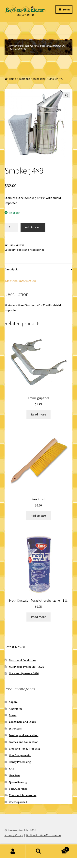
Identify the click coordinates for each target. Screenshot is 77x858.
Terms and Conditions (22, 660)
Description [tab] (12, 269)
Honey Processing (20, 762)
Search (38, 851)
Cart (59, 848)
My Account (13, 851)
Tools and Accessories (32, 79)
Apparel (13, 702)
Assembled (15, 708)
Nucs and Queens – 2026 (23, 673)
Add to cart (33, 227)
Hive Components (20, 755)
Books (12, 715)
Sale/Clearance (18, 788)
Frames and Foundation (23, 742)
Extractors (15, 728)
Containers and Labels (23, 722)
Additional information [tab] (20, 281)
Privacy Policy (14, 835)
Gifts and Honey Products (24, 748)
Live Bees (14, 775)
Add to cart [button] (38, 516)
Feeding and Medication (23, 735)
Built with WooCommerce (43, 835)
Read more (38, 414)
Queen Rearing (18, 782)
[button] (66, 95)
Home (12, 79)
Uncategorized (18, 802)
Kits (11, 768)
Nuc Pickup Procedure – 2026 (26, 667)
